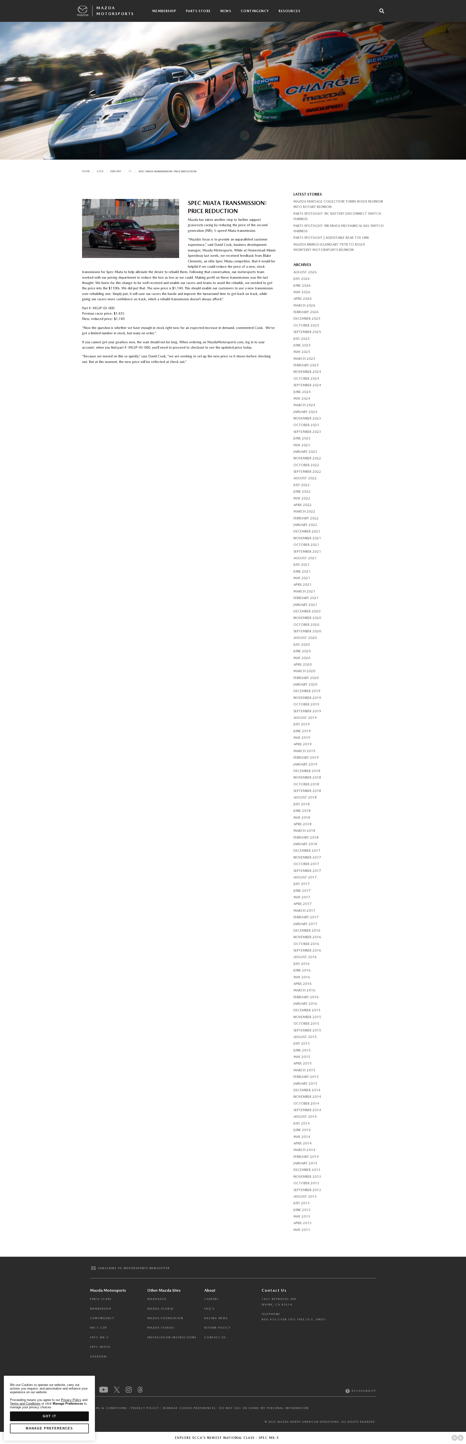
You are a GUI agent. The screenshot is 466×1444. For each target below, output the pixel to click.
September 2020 (307, 631)
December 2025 (306, 318)
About (209, 1290)
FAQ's (209, 1308)
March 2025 (304, 359)
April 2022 (302, 505)
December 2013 (306, 1170)
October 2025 (306, 325)
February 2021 (306, 598)
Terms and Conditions (25, 1403)
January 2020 (305, 684)
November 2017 (307, 857)
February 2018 (306, 837)
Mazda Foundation (165, 1318)
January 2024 (305, 412)
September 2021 (307, 551)
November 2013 (307, 1176)
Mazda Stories (161, 1327)
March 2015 (304, 1070)
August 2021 (305, 558)
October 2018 (306, 784)
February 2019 (306, 757)
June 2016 (302, 970)
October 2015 (306, 1023)
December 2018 (306, 771)
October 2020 (306, 625)
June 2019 (302, 731)
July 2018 (301, 804)
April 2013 (302, 1223)
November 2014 (307, 1097)
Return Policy (217, 1327)
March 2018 (304, 831)
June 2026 (302, 285)
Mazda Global (160, 1308)
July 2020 (301, 644)
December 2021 (306, 531)
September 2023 (307, 432)
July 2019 (301, 724)
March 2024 (304, 405)
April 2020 (302, 664)
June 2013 (302, 1210)
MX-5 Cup (99, 1327)
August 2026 (305, 272)
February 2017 (306, 917)
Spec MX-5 (99, 1337)
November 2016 (307, 937)
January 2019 (305, 764)
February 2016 (306, 997)
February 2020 (306, 678)
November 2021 (307, 538)
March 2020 (304, 671)
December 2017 (306, 850)
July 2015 (301, 1043)
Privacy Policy (145, 1408)
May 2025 (301, 352)
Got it (49, 1416)
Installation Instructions (172, 1337)
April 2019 (302, 744)
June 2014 (302, 1130)
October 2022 (306, 465)
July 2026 (301, 279)
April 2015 (302, 1063)
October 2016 (306, 944)
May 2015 (301, 1057)
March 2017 (304, 910)
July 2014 (301, 1123)
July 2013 (301, 1203)
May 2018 (301, 817)
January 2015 (305, 1083)
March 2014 (304, 1150)
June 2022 (302, 491)
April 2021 (302, 584)
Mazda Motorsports (115, 11)
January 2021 (305, 605)
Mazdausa (156, 1299)
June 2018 (302, 811)
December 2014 (306, 1090)
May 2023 (301, 445)
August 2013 (305, 1196)
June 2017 (302, 891)
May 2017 (301, 897)
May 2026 (301, 292)
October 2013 (306, 1183)
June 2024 (302, 392)
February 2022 (306, 518)
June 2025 (302, 345)
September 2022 (307, 471)
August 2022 (305, 478)
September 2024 (307, 385)
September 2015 (307, 1030)
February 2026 (306, 312)
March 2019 (304, 751)
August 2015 (305, 1037)
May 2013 (301, 1216)
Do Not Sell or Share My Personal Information (264, 1408)
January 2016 (305, 1004)
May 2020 (301, 658)
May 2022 (301, 498)
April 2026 (302, 299)
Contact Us (215, 1337)
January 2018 (305, 844)
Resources (289, 11)
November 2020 (307, 618)
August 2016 (305, 957)
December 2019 (306, 691)
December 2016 (306, 930)
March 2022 (304, 511)
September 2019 (307, 711)
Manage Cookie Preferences (189, 1408)
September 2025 (307, 332)
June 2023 (302, 438)
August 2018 (305, 797)
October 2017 (306, 864)
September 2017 (307, 871)
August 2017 (305, 877)
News (225, 11)
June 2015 (302, 1050)
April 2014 (302, 1143)
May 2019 (301, 737)
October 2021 (306, 545)
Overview (98, 1356)
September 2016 (307, 950)
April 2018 (302, 824)
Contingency (255, 11)
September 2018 (307, 791)
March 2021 (304, 591)
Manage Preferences (49, 1428)
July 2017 (301, 884)
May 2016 (301, 977)
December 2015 (306, 1010)
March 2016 (304, 990)
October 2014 (306, 1103)
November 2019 (307, 698)
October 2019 (306, 704)
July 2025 (301, 339)
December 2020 (306, 611)
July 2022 (301, 485)
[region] (49, 1408)
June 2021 (302, 571)
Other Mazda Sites (164, 1290)
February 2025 (306, 365)
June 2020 (302, 651)
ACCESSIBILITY (363, 1390)
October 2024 (306, 378)
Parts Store (198, 11)
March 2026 (304, 305)
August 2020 (305, 638)
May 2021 (301, 578)
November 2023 (307, 418)
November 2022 (307, 458)
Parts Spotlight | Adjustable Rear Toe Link (331, 238)
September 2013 (307, 1190)
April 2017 (302, 904)
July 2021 (301, 565)
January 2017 (305, 924)
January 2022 (305, 525)
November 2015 (307, 1017)
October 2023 (306, 425)
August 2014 (305, 1116)
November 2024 (307, 372)
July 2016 (301, 964)
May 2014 (301, 1137)
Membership (164, 11)
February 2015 (306, 1077)
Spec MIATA (100, 1347)
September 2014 (307, 1110)
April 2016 (302, 984)
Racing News (216, 1318)
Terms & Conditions (108, 1408)
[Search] (381, 11)
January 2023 (305, 452)
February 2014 (306, 1157)
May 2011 (301, 1230)
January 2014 (305, 1163)
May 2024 (301, 398)
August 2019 (305, 718)
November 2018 (307, 777)
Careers (211, 1299)
